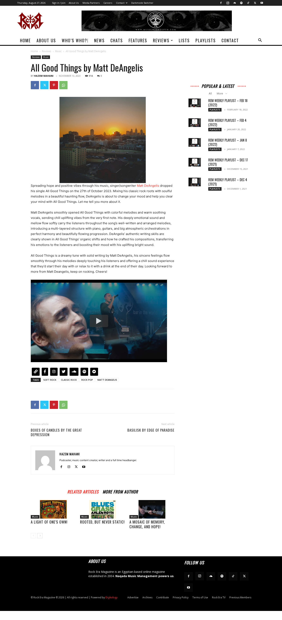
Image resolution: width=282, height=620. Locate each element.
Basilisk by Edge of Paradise (150, 430)
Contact (120, 2)
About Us (74, 2)
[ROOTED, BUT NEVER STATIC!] (102, 509)
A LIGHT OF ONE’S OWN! (49, 522)
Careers (107, 2)
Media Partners (91, 2)
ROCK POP (87, 379)
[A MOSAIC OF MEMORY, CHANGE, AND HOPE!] (151, 509)
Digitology (111, 597)
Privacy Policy (180, 597)
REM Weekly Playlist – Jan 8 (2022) (227, 142)
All (210, 93)
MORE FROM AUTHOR (120, 491)
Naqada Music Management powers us (144, 576)
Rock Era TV (218, 597)
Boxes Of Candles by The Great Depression (56, 432)
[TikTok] (248, 3)
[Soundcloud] (234, 3)
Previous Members (240, 597)
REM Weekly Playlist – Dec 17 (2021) (228, 162)
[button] (260, 41)
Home (25, 40)
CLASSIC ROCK (69, 379)
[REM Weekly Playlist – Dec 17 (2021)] (194, 162)
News (99, 40)
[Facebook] (221, 3)
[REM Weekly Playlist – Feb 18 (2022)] (194, 103)
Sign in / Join (58, 2)
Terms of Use (200, 597)
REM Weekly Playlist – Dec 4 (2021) (227, 182)
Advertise (133, 597)
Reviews (161, 40)
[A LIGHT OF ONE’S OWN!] (53, 509)
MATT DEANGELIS (107, 379)
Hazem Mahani (43, 75)
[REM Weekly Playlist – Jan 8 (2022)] (194, 142)
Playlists (206, 40)
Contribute (162, 597)
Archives (147, 597)
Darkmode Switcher (142, 2)
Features (138, 40)
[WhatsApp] (63, 85)
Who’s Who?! (75, 40)
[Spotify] (241, 3)
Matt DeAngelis (148, 186)
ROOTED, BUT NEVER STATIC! (102, 522)
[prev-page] (33, 535)
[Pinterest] (54, 85)
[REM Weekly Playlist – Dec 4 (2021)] (194, 182)
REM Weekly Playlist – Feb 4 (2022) (227, 122)
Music (58, 51)
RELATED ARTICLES (82, 491)
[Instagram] (228, 3)
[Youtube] (262, 3)
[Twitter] (255, 3)
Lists (184, 40)
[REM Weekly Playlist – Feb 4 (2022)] (194, 122)
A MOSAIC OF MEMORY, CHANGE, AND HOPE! (147, 524)
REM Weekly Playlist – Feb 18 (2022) (228, 102)
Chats (116, 40)
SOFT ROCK (49, 379)
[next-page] (40, 535)
